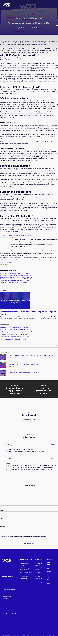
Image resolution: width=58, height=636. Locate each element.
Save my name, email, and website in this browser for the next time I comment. (24, 536)
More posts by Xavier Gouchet (29, 419)
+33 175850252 (6, 598)
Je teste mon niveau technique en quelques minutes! (16, 235)
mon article (48, 136)
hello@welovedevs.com (8, 596)
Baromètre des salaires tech (50, 573)
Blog (48, 568)
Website (2, 526)
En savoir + (3, 264)
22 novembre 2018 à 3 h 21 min (12, 459)
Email (2, 518)
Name (2, 510)
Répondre (53, 444)
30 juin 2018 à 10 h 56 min (11, 445)
